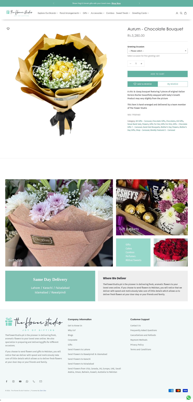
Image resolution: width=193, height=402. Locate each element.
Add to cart (158, 74)
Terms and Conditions (140, 349)
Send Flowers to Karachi (79, 359)
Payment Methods (138, 340)
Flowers (145, 124)
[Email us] (40, 381)
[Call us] (34, 381)
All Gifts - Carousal (144, 121)
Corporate (72, 340)
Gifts (128, 244)
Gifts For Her (155, 124)
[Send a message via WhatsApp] (189, 398)
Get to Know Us (75, 325)
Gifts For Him (166, 124)
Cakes (129, 248)
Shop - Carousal (142, 130)
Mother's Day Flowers (170, 127)
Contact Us (135, 325)
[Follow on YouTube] (20, 381)
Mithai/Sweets (133, 260)
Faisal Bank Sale (134, 124)
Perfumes (130, 256)
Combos (110, 13)
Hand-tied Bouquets (151, 127)
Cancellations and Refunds (143, 335)
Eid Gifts (179, 121)
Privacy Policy (137, 345)
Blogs (70, 335)
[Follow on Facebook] (6, 381)
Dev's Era (43, 391)
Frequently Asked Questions (143, 330)
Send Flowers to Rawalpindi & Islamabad (87, 354)
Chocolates (171, 121)
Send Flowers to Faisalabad (81, 364)
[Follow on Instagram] (13, 381)
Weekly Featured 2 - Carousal (162, 130)
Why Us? (72, 330)
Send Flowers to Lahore (79, 349)
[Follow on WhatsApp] (27, 381)
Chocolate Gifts (158, 121)
